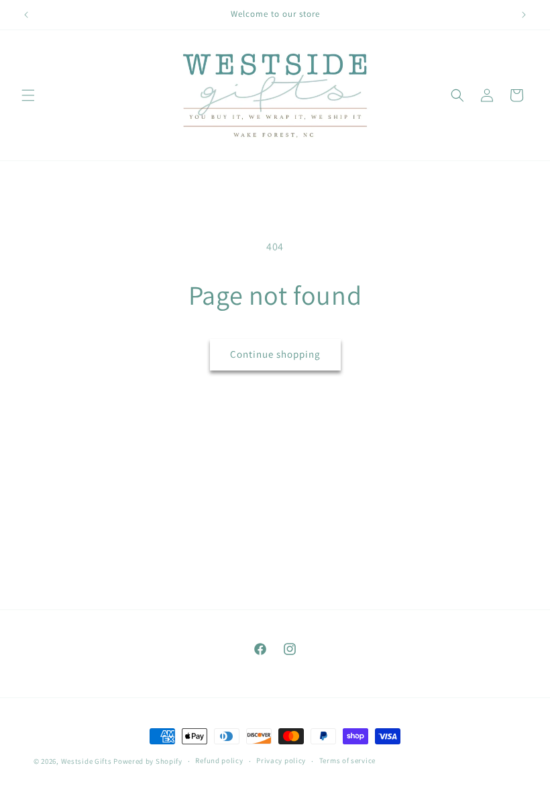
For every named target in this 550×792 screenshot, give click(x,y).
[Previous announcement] (26, 15)
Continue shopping (275, 354)
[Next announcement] (524, 15)
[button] (28, 95)
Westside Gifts (86, 761)
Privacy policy (281, 760)
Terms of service (347, 760)
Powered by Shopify (147, 761)
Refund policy (219, 760)
